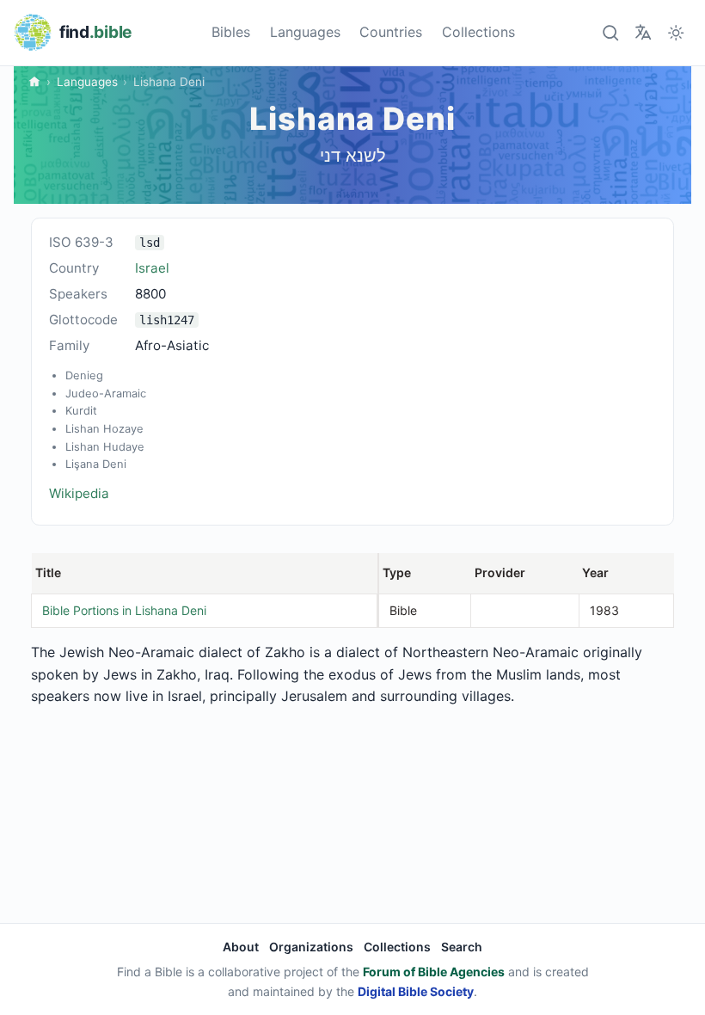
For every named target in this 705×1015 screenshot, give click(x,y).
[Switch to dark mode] (676, 32)
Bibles (231, 31)
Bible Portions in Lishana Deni (124, 610)
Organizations (311, 946)
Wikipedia (79, 493)
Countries (390, 31)
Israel (152, 268)
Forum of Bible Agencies (434, 971)
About (241, 946)
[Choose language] (643, 32)
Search (461, 946)
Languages (305, 31)
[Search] (610, 32)
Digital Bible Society (416, 991)
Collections (478, 31)
